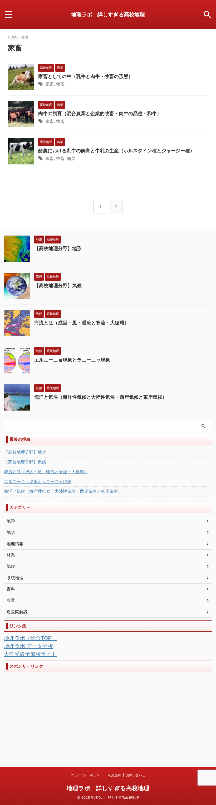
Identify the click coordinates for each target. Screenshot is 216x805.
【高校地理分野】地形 (58, 248)
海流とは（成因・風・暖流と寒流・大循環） (81, 322)
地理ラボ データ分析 (28, 646)
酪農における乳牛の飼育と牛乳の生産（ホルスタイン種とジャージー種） (116, 150)
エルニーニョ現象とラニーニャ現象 (72, 360)
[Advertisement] (108, 711)
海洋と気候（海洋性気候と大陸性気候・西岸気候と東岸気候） (100, 397)
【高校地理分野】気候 (58, 285)
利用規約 (114, 775)
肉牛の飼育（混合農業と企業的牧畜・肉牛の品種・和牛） (99, 113)
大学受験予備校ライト (30, 654)
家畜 (49, 84)
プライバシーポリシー (86, 775)
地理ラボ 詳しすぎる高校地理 (108, 14)
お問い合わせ (135, 775)
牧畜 (60, 84)
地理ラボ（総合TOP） (30, 638)
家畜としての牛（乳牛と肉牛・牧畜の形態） (85, 76)
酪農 (71, 158)
